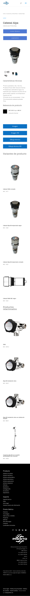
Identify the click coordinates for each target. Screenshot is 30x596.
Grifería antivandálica (9, 477)
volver (4, 18)
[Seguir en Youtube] (25, 530)
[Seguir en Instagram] (19, 530)
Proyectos (5, 517)
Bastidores (6, 487)
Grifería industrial (8, 483)
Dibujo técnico (15, 140)
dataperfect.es (9, 592)
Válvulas (5, 485)
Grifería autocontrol (8, 481)
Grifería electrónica (8, 479)
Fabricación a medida (9, 516)
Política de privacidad (16, 588)
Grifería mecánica (8, 475)
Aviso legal (6, 503)
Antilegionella (6, 489)
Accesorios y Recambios (12, 13)
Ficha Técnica (15, 31)
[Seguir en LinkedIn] (22, 530)
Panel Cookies (14, 590)
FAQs (4, 501)
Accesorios (6, 491)
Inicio (4, 13)
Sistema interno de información (11, 505)
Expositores (6, 492)
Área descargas (7, 521)
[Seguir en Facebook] (13, 530)
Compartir (15, 38)
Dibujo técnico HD (15, 146)
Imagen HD (15, 133)
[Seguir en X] (16, 530)
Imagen (15, 126)
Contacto (5, 523)
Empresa (5, 512)
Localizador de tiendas (9, 525)
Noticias (5, 519)
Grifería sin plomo (8, 473)
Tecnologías (6, 514)
